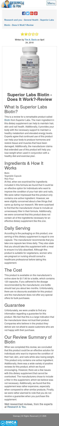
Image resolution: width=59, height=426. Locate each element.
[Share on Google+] (32, 13)
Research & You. (16, 407)
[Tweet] (28, 13)
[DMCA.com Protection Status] (8, 423)
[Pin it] (36, 13)
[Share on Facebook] (23, 13)
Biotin (7, 120)
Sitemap (16, 416)
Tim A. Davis (31, 39)
